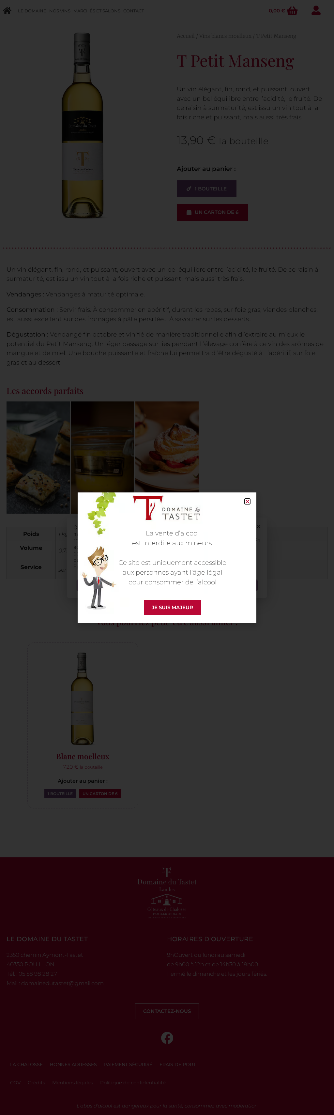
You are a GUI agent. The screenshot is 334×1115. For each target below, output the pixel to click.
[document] (167, 557)
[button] (247, 501)
